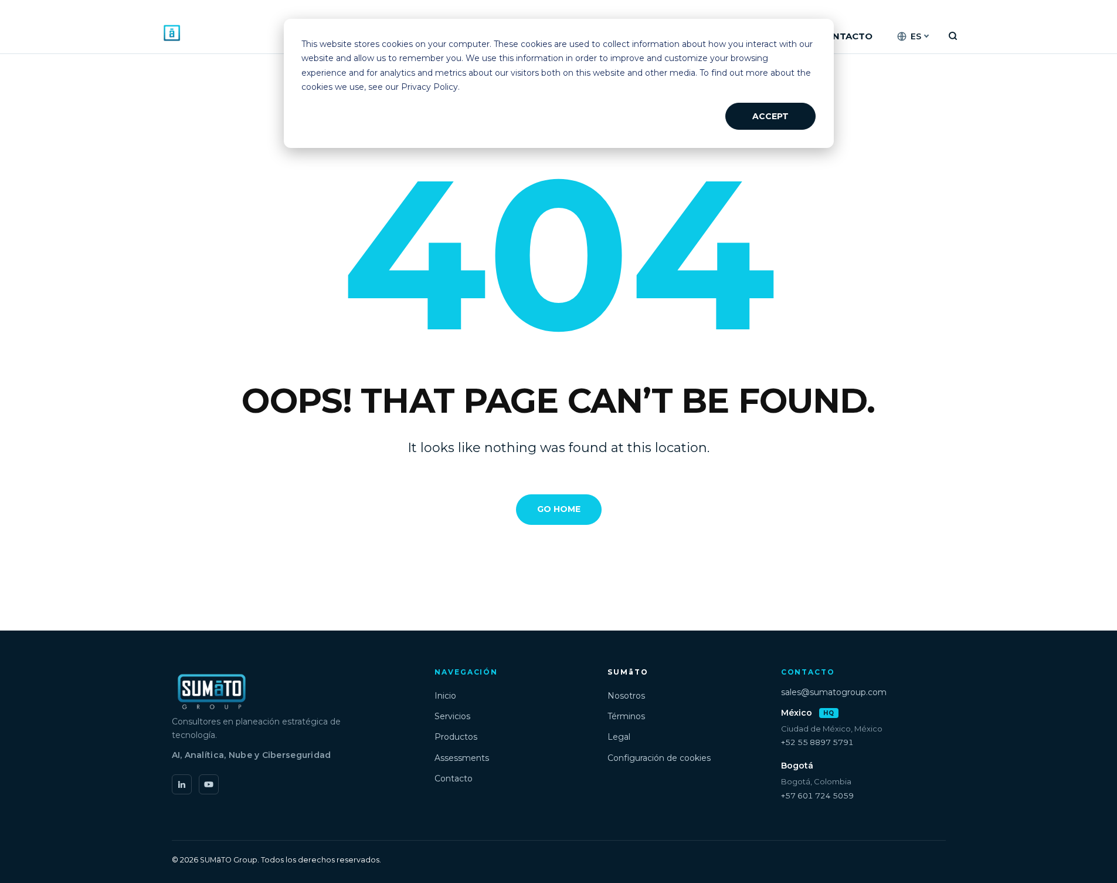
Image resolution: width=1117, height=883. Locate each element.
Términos (626, 716)
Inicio (445, 695)
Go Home (558, 509)
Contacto (453, 778)
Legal (618, 737)
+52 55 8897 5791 (817, 742)
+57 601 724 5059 (817, 795)
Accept (770, 116)
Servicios (452, 716)
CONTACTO (845, 36)
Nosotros (626, 695)
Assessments (461, 758)
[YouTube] (209, 784)
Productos (455, 737)
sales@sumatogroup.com (834, 692)
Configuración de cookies (659, 758)
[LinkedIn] (182, 784)
